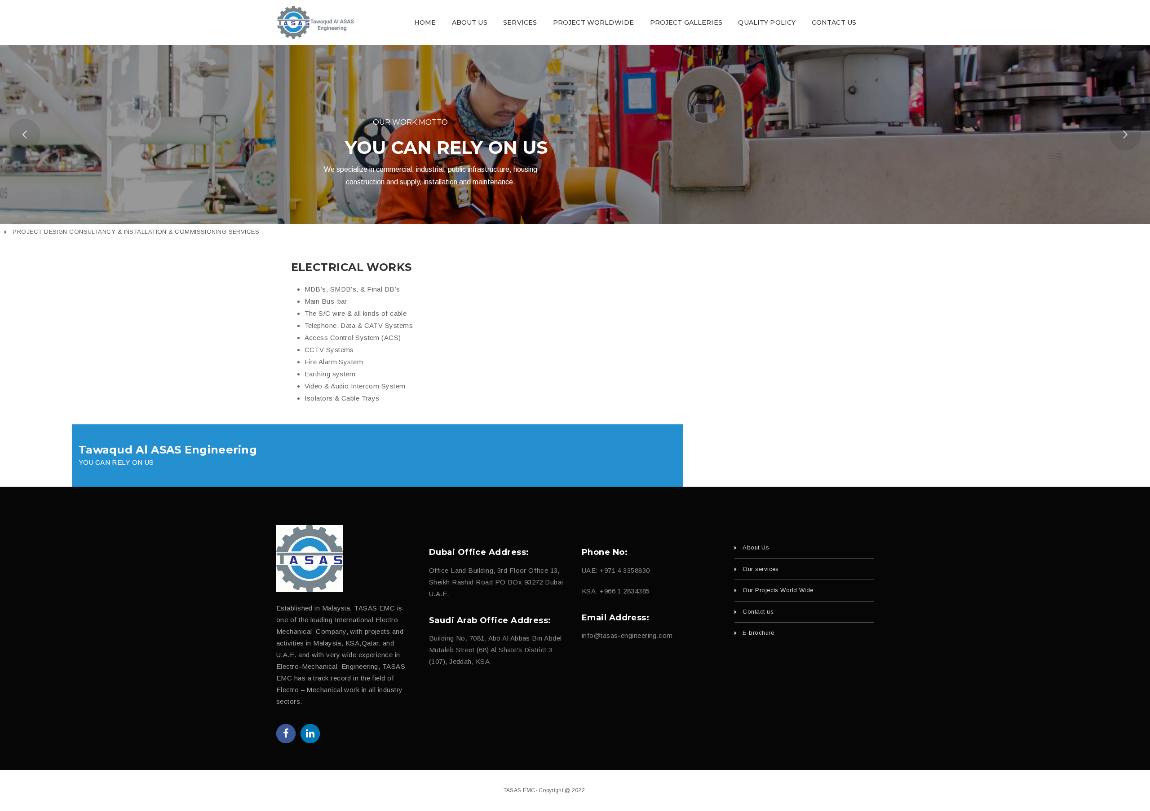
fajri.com (635, 790)
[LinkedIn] (310, 733)
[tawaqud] (309, 558)
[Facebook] (286, 733)
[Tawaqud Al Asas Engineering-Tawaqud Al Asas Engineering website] (315, 22)
